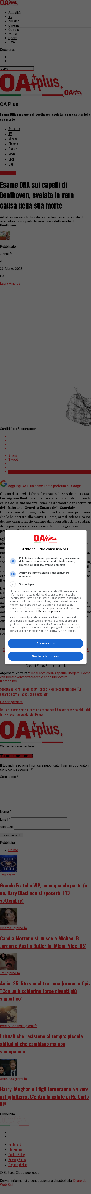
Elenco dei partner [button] (49, 611)
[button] (45, 584)
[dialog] (46, 597)
